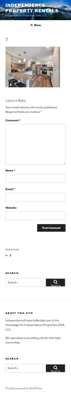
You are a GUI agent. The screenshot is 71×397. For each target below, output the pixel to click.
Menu (37, 25)
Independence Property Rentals (32, 8)
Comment (13, 120)
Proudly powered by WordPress (23, 388)
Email (10, 189)
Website (11, 207)
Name (10, 170)
